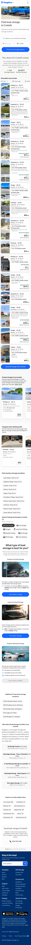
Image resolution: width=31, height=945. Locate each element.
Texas (19, 849)
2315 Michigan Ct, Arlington (11, 716)
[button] (8, 43)
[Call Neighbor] (28, 2)
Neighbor (7, 849)
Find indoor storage (15, 636)
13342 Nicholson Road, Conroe (12, 701)
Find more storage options (15, 49)
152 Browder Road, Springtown (12, 709)
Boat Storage (14, 849)
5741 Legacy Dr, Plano (10, 713)
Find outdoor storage (15, 594)
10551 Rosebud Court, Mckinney (13, 705)
